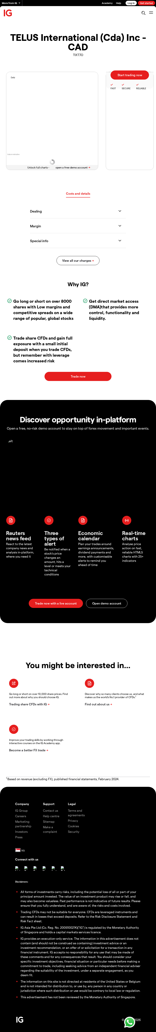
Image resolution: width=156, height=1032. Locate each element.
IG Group (21, 810)
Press (18, 837)
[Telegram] (63, 868)
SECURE (126, 88)
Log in (131, 3)
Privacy (73, 820)
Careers (20, 816)
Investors (21, 831)
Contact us (50, 810)
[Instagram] (54, 868)
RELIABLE (141, 88)
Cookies (73, 826)
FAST (113, 88)
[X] (26, 868)
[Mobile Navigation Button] (151, 13)
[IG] (8, 13)
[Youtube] (45, 868)
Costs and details (78, 193)
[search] (143, 13)
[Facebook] (35, 868)
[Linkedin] (17, 868)
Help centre (51, 816)
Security (73, 831)
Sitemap (49, 821)
